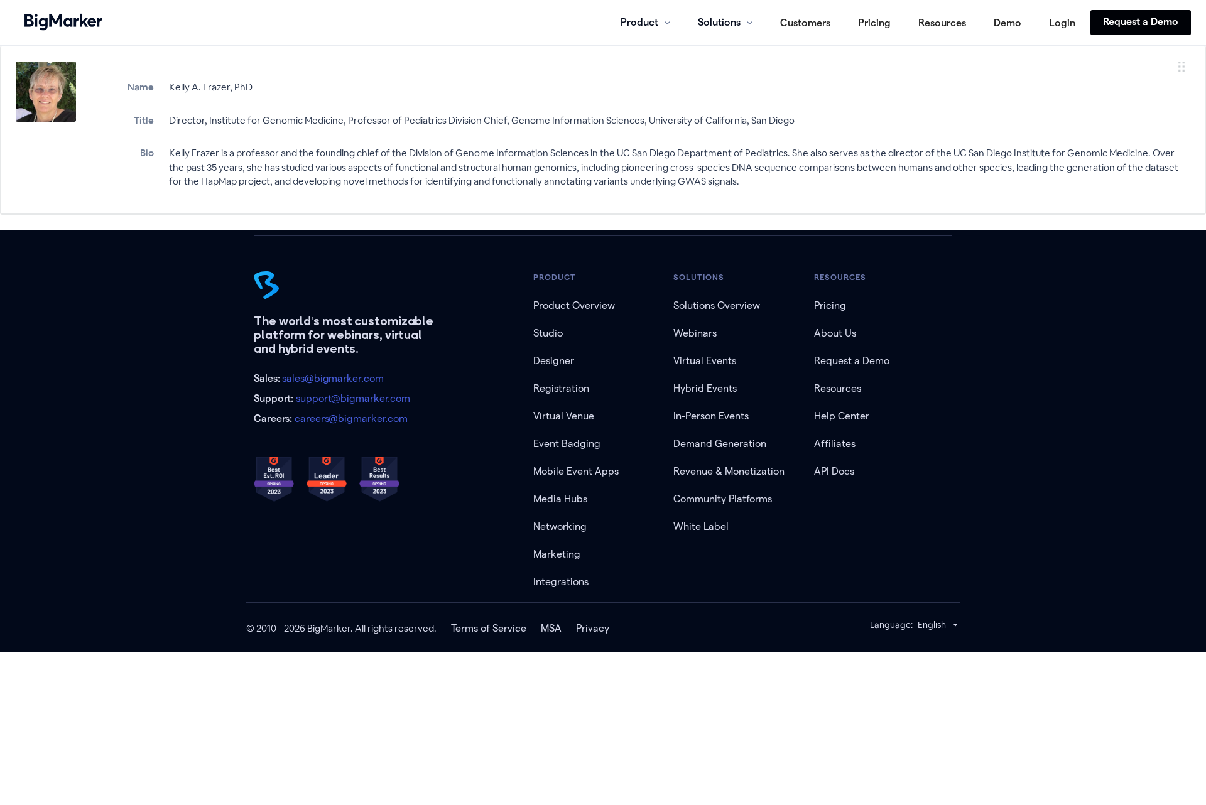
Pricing (874, 23)
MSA (551, 628)
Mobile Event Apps (576, 471)
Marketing (556, 554)
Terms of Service (488, 628)
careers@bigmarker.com (351, 418)
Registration (561, 388)
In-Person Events (711, 416)
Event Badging (566, 443)
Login (1062, 23)
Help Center (841, 416)
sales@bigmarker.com (332, 378)
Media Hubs (560, 499)
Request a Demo (1140, 21)
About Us (835, 333)
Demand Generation (719, 443)
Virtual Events (704, 360)
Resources (942, 23)
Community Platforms (722, 499)
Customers (805, 23)
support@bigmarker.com (353, 398)
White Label (701, 526)
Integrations (561, 581)
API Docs (834, 471)
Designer (553, 360)
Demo (1007, 23)
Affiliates (835, 443)
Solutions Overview (716, 305)
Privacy (592, 628)
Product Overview (574, 305)
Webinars (695, 333)
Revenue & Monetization (729, 471)
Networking (560, 526)
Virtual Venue (563, 416)
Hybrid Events (705, 388)
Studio (548, 333)
